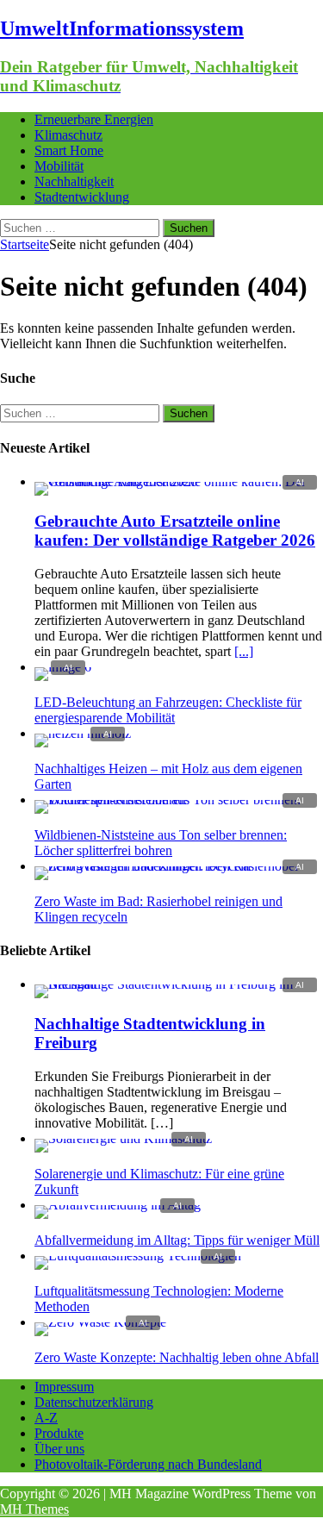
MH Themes (34, 1509)
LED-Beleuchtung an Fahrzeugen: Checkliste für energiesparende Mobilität (167, 710)
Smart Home (68, 150)
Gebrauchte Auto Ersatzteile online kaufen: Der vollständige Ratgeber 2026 (174, 530)
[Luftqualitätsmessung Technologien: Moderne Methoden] (137, 1255)
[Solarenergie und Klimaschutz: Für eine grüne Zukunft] (123, 1138)
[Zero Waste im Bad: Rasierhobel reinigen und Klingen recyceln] (178, 866)
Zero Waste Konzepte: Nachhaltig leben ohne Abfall (176, 1357)
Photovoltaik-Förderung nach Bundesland (148, 1464)
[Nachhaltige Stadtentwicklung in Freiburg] (178, 984)
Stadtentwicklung (81, 197)
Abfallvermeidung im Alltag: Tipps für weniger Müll (177, 1240)
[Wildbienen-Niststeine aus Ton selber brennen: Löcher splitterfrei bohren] (178, 799)
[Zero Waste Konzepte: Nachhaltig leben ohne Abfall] (100, 1322)
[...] (243, 651)
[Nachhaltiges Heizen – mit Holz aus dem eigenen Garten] (82, 733)
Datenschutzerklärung (93, 1402)
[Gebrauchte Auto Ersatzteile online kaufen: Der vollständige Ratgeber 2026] (178, 481)
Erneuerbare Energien (93, 119)
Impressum (64, 1386)
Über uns (59, 1448)
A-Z (46, 1417)
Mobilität (59, 166)
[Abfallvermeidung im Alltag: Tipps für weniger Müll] (117, 1204)
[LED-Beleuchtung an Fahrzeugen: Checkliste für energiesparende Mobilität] (62, 666)
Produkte (59, 1433)
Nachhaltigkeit (74, 181)
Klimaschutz (68, 135)
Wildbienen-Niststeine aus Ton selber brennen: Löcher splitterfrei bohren (160, 843)
